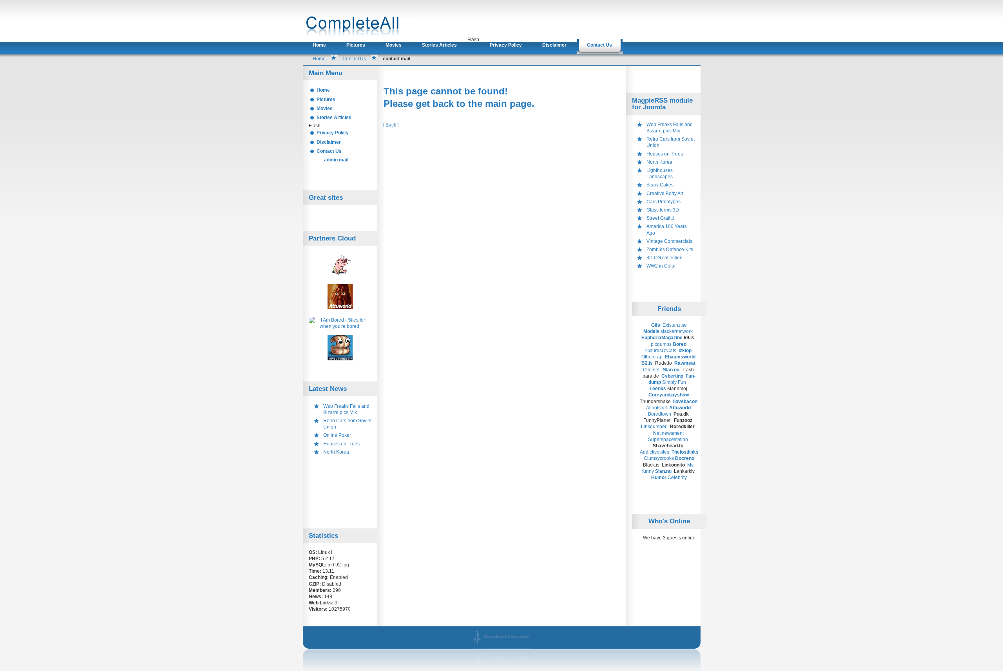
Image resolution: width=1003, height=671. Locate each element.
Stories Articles (439, 45)
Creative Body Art (664, 193)
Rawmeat (685, 363)
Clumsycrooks (659, 458)
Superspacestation (668, 439)
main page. (509, 103)
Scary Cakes (659, 185)
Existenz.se (675, 325)
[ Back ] (390, 125)
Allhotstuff (656, 408)
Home (319, 45)
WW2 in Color (661, 266)
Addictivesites (655, 452)
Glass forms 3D (662, 210)
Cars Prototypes (663, 201)
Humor (658, 477)
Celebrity (677, 477)
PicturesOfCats (661, 350)
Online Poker (337, 435)
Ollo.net (651, 370)
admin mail (336, 160)
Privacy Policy (506, 45)
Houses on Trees (341, 444)
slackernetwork (677, 331)
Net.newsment (668, 433)
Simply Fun (674, 382)
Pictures (355, 45)
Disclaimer (554, 45)
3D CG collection (664, 257)
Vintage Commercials (669, 241)
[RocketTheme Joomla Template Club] (502, 666)
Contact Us (599, 45)
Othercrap (652, 357)
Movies (394, 45)
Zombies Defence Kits (669, 249)
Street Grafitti (660, 218)
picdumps (661, 344)
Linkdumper (653, 426)
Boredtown (659, 414)
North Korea (336, 452)
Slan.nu (672, 370)
